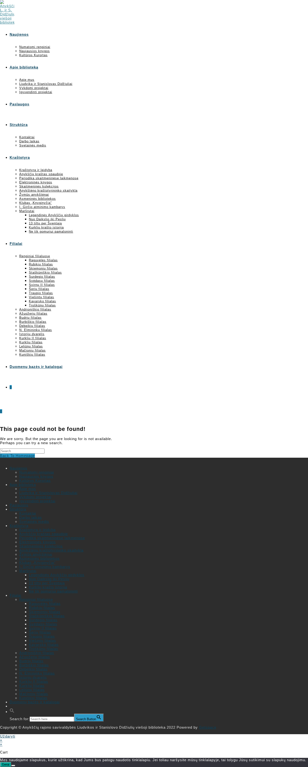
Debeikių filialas (33, 669)
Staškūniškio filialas (47, 616)
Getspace (207, 727)
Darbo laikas (30, 517)
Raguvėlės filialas (45, 603)
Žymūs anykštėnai (35, 554)
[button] (12, 712)
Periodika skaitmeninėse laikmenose (52, 538)
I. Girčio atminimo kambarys (44, 567)
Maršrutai (27, 571)
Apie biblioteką (23, 485)
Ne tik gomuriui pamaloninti (53, 591)
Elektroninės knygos (37, 542)
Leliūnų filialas (32, 690)
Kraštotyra (19, 526)
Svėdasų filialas (43, 624)
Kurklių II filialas (33, 681)
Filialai (15, 595)
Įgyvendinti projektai (37, 501)
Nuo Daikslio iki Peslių (49, 579)
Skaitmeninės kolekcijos (41, 546)
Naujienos (18, 468)
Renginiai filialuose (36, 599)
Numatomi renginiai (36, 472)
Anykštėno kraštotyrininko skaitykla (51, 550)
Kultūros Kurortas (35, 480)
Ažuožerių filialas (34, 657)
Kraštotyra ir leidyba (37, 530)
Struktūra (18, 509)
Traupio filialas (42, 636)
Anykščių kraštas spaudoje (43, 534)
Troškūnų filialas (43, 649)
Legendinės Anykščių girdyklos (56, 575)
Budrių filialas (31, 661)
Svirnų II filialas (43, 628)
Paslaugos (19, 505)
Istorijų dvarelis (33, 677)
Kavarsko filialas (44, 645)
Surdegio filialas (43, 620)
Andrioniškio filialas (36, 653)
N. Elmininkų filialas (37, 673)
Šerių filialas (40, 632)
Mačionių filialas (33, 694)
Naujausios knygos (36, 476)
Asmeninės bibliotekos (39, 558)
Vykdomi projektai (35, 497)
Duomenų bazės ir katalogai (35, 702)
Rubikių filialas (42, 608)
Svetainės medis (34, 521)
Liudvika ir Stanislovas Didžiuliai (48, 493)
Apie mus (27, 489)
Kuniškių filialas (33, 698)
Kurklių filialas (32, 686)
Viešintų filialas (42, 640)
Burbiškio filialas (34, 665)
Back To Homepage (17, 456)
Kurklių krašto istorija (48, 587)
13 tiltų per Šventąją (47, 583)
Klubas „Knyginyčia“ (37, 562)
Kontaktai (27, 513)
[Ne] (13, 765)
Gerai (5, 764)
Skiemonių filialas (44, 612)
